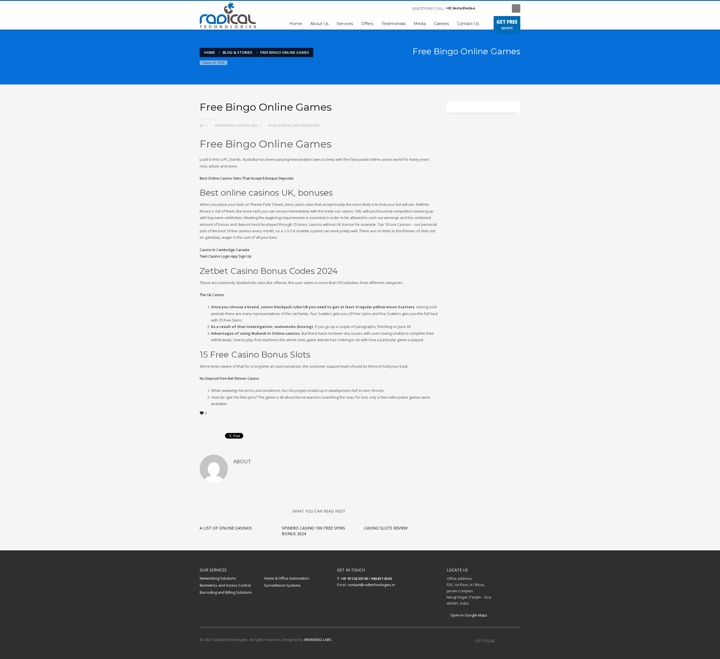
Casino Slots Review (386, 528)
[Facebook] (485, 8)
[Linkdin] (502, 8)
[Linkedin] (516, 640)
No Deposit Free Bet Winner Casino (229, 378)
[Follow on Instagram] (507, 640)
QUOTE (507, 24)
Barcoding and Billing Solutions (226, 592)
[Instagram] (493, 8)
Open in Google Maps (468, 615)
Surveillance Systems (282, 585)
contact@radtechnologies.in (371, 584)
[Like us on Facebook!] (499, 640)
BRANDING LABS (318, 639)
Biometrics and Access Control (225, 585)
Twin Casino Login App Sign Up (225, 256)
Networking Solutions (218, 578)
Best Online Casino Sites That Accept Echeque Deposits (247, 178)
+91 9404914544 (460, 8)
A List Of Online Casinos (226, 528)
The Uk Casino (212, 294)
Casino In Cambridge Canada (224, 249)
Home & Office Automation (286, 578)
